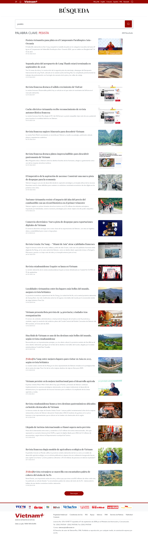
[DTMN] (98, 507)
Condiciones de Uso (76, 515)
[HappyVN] (126, 507)
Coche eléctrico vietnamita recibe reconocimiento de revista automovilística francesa (56, 111)
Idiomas (99, 515)
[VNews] (29, 507)
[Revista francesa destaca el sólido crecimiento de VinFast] (110, 93)
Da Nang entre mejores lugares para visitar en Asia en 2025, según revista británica (59, 360)
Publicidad (129, 515)
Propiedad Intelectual (60, 515)
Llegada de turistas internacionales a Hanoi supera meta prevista (58, 427)
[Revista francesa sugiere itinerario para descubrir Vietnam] (110, 138)
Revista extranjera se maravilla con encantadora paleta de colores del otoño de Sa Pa (58, 473)
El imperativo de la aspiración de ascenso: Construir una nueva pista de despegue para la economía (60, 178)
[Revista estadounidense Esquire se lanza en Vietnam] (110, 273)
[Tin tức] (38, 507)
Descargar (74, 493)
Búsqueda (74, 10)
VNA (106, 515)
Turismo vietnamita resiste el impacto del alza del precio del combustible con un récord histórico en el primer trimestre (55, 201)
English (103, 2)
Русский (126, 2)
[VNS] (70, 507)
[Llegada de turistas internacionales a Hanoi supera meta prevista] (110, 433)
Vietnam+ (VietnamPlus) (31, 1)
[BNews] (48, 507)
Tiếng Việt (96, 2)
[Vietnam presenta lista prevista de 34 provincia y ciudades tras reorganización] (110, 318)
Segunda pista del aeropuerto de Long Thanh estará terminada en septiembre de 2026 (58, 65)
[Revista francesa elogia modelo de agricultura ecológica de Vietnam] (110, 456)
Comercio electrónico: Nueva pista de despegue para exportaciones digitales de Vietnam (59, 223)
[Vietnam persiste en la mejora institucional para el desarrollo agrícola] (110, 388)
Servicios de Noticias (116, 515)
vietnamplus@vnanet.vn (66, 527)
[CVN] (84, 507)
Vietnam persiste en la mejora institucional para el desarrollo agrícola (60, 381)
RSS (86, 515)
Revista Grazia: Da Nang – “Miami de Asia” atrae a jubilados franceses (60, 244)
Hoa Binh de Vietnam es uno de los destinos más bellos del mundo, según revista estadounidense (58, 337)
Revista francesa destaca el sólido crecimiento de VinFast (54, 86)
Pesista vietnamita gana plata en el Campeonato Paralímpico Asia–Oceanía (59, 42)
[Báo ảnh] (112, 507)
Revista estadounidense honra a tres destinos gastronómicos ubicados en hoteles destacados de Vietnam (61, 405)
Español (115, 2)
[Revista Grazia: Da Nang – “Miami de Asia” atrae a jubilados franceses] (110, 250)
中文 (121, 1)
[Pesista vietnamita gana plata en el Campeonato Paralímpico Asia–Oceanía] (110, 46)
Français (109, 2)
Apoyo (92, 515)
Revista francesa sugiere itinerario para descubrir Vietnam (55, 131)
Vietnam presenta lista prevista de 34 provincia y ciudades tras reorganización (56, 314)
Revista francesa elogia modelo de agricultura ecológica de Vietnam (59, 449)
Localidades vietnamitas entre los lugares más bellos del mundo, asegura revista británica (57, 290)
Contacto (56, 517)
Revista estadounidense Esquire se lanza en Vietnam (51, 266)
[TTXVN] (21, 507)
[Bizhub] (56, 507)
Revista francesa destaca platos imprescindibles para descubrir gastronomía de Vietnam (57, 155)
